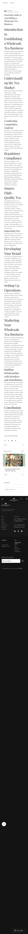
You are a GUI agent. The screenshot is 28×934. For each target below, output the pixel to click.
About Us (3, 523)
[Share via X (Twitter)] (8, 440)
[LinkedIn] (15, 531)
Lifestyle (16, 547)
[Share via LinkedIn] (12, 440)
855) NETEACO (19, 521)
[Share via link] (15, 440)
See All (22, 451)
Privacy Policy (18, 542)
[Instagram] (18, 531)
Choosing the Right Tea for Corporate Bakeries (12, 470)
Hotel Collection (18, 551)
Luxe (16, 546)
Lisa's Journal (4, 525)
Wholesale (3, 527)
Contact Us (3, 529)
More (12, 3)
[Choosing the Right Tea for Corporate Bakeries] (14, 460)
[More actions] (23, 11)
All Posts (5, 3)
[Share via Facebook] (5, 440)
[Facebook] (22, 531)
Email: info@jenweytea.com (20, 519)
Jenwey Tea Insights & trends (10, 435)
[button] (26, 499)
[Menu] (2, 499)
